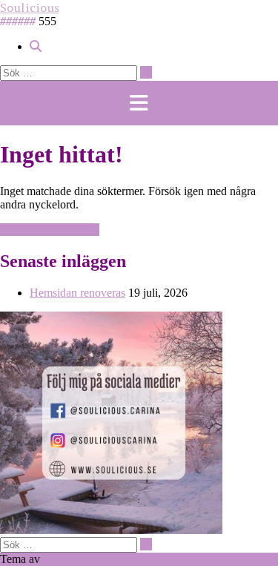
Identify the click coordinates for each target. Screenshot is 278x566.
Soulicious (29, 7)
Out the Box (72, 559)
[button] (139, 103)
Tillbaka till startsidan (49, 229)
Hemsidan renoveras (77, 292)
